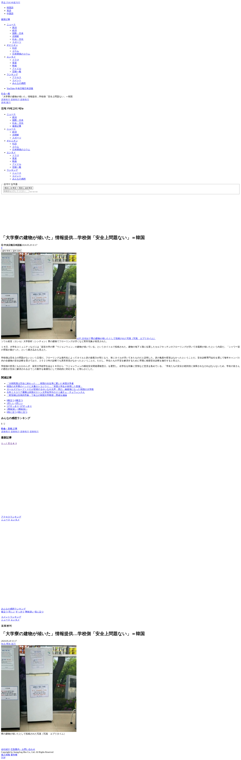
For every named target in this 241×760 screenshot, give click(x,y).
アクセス (16, 77)
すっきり (20, 612)
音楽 (14, 63)
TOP (3, 757)
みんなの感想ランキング (13, 609)
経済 (14, 30)
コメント (16, 80)
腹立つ (4, 612)
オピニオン (12, 45)
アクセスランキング (11, 517)
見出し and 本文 (25, 188)
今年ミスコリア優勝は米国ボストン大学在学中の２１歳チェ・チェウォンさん (46, 392)
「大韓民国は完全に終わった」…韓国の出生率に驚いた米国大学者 (40, 383)
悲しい (11, 612)
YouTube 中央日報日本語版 (20, 88)
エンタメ (11, 57)
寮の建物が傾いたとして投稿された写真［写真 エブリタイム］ (123, 338)
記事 (9, 428)
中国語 (10, 13)
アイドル (16, 68)
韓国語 (10, 7)
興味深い (29, 612)
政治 (14, 27)
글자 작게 (6, 251)
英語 (9, 10)
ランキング (12, 74)
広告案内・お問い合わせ (23, 749)
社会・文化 (17, 39)
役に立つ (39, 612)
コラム (15, 51)
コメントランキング (11, 617)
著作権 (14, 755)
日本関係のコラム (21, 54)
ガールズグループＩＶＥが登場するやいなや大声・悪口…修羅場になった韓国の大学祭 (50, 389)
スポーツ (16, 42)
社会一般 (5, 93)
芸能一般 (16, 71)
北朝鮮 (15, 36)
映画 (14, 65)
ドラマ (15, 60)
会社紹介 (5, 749)
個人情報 (5, 755)
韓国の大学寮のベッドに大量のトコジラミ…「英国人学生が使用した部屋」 (45, 386)
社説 (14, 48)
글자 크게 (17, 251)
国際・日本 (17, 33)
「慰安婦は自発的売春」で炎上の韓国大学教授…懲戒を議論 (37, 395)
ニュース (11, 24)
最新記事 (5, 19)
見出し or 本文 (10, 188)
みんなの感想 (19, 83)
